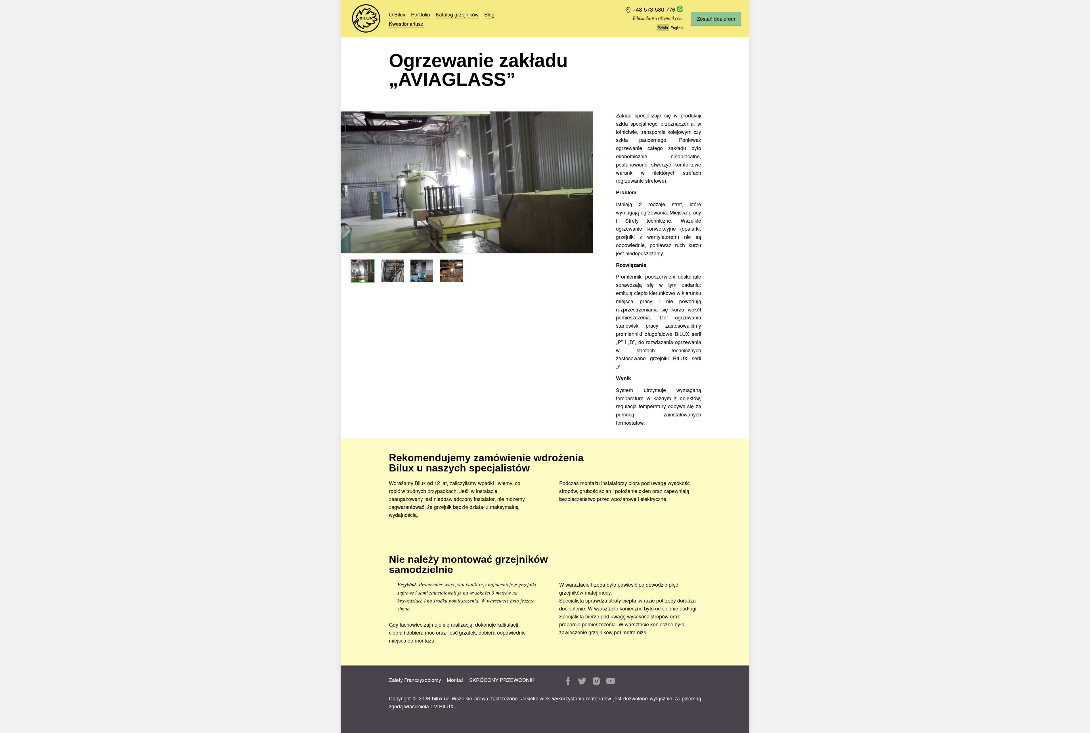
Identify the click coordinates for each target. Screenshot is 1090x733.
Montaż (455, 679)
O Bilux (397, 14)
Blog (489, 14)
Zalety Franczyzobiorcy (415, 679)
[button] (587, 182)
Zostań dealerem (716, 18)
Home (366, 18)
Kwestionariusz (406, 23)
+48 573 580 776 (654, 9)
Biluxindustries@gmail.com (658, 18)
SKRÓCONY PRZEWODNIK (501, 679)
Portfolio (420, 14)
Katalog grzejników (457, 14)
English (676, 27)
